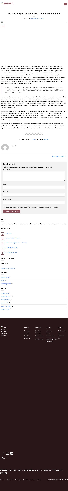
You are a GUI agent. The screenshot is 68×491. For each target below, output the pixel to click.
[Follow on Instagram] (7, 453)
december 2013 (6, 306)
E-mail (5, 191)
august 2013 (5, 309)
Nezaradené (5, 277)
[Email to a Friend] (35, 133)
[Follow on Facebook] (3, 453)
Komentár (6, 169)
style (10, 268)
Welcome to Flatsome (13, 238)
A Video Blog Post (11, 252)
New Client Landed (58, 156)
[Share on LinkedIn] (41, 133)
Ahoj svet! (9, 233)
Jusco (42, 18)
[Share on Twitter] (32, 133)
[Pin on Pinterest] (38, 133)
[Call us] (3, 458)
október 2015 (5, 300)
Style (34, 11)
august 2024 (5, 293)
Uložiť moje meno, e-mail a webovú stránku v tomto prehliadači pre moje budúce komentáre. (32, 207)
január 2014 (5, 303)
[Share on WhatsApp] (26, 133)
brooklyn (3, 268)
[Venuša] (9, 4)
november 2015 (6, 296)
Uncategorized (6, 284)
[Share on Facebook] (29, 133)
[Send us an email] (11, 453)
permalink (46, 139)
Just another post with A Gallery (16, 243)
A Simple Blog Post (12, 247)
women (13, 268)
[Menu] (65, 4)
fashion (7, 268)
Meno (5, 184)
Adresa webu (7, 199)
